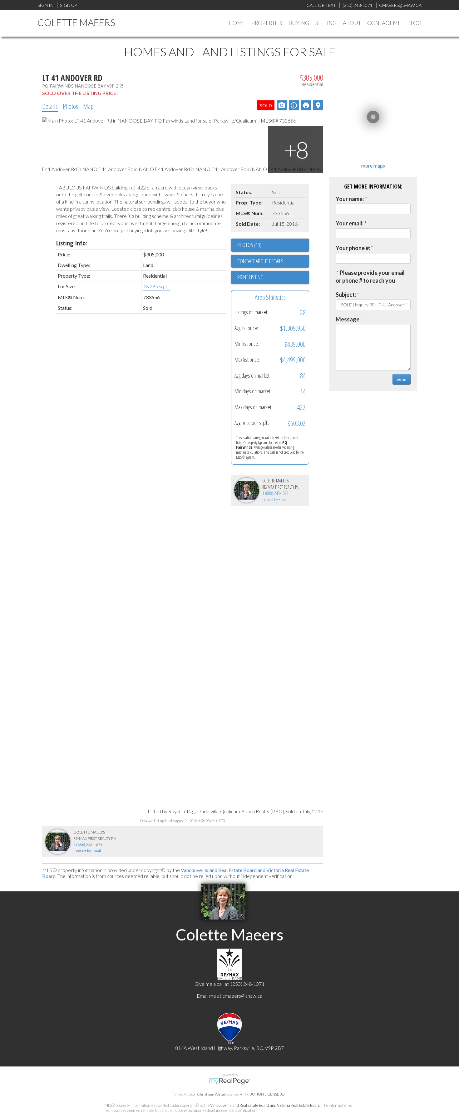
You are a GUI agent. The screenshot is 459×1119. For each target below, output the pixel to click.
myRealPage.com (230, 1081)
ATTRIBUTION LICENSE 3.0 (262, 1094)
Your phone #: (353, 247)
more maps (373, 166)
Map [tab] (88, 106)
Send (402, 379)
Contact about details (260, 261)
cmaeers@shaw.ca (242, 996)
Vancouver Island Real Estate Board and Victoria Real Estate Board (265, 1105)
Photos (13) (249, 245)
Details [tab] (50, 106)
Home (237, 23)
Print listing (250, 277)
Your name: (350, 198)
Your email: (349, 223)
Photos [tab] (70, 106)
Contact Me (384, 23)
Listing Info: (71, 243)
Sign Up (68, 5)
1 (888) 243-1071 (275, 493)
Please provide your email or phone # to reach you (370, 276)
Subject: (346, 294)
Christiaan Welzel (211, 1094)
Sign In (45, 5)
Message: (348, 319)
